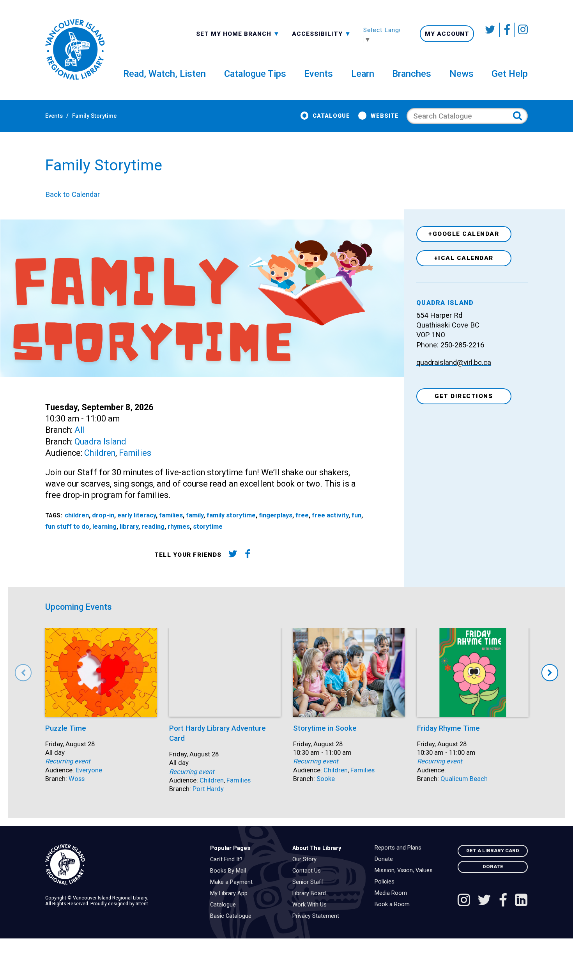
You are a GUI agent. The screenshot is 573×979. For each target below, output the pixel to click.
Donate (385, 859)
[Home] (121, 864)
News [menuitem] (461, 73)
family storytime (231, 515)
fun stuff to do (67, 526)
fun (356, 515)
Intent (142, 903)
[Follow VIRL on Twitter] (490, 30)
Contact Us (308, 871)
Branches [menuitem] (411, 73)
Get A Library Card (492, 850)
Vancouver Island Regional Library (110, 898)
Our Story (306, 860)
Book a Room (394, 904)
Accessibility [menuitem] (321, 33)
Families (135, 453)
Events (54, 116)
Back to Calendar (72, 194)
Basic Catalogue (232, 916)
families (171, 515)
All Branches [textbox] (221, 33)
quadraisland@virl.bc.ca (453, 362)
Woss (77, 778)
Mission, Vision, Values (405, 870)
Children (99, 453)
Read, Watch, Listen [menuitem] (164, 73)
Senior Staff (310, 882)
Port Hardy (208, 789)
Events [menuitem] (318, 73)
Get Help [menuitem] (510, 73)
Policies (386, 882)
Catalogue (331, 116)
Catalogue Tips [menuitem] (255, 73)
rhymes (179, 526)
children (77, 515)
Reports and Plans (399, 848)
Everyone (89, 770)
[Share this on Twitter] (232, 555)
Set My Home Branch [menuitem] (234, 33)
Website (384, 116)
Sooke (326, 778)
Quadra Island (100, 441)
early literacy (136, 515)
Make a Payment (233, 882)
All (79, 430)
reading (152, 526)
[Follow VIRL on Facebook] (507, 30)
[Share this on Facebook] (248, 555)
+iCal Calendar (463, 258)
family (194, 515)
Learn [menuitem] (362, 73)
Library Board (311, 893)
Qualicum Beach (464, 778)
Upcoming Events (78, 607)
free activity (330, 515)
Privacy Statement (317, 916)
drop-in (103, 515)
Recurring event (67, 761)
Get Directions (464, 396)
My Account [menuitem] (447, 33)
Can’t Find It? (228, 860)
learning (104, 526)
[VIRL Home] (74, 49)
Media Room (392, 893)
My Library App (231, 893)
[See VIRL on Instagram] (521, 30)
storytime (208, 526)
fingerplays (275, 515)
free (302, 515)
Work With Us (311, 905)
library (129, 526)
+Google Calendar (463, 233)
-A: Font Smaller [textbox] (321, 33)
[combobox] (238, 33)
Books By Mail (230, 871)
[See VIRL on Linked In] (521, 901)
